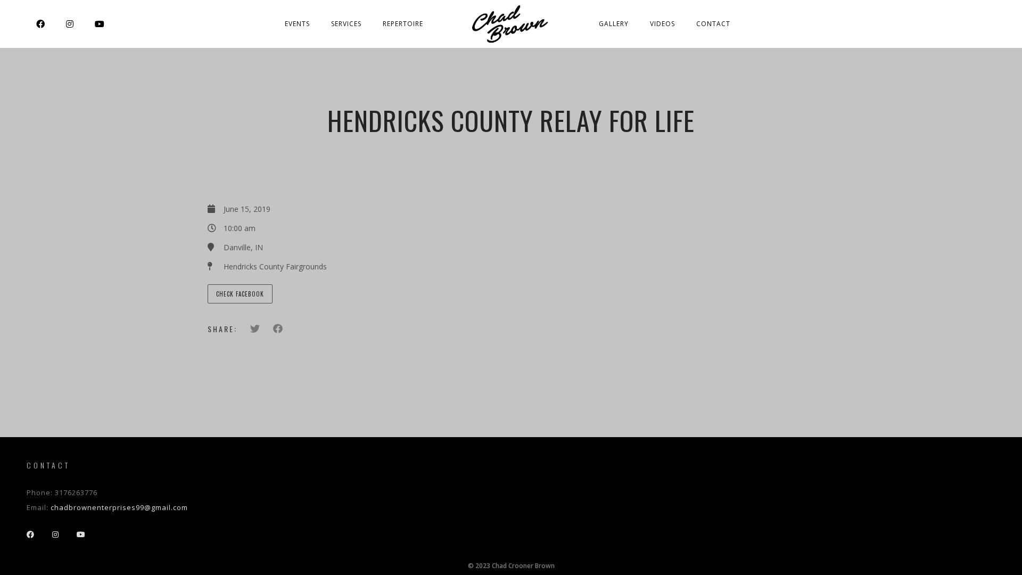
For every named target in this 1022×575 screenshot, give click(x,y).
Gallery (614, 23)
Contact (713, 23)
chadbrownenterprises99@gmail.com (119, 507)
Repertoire (403, 23)
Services (346, 23)
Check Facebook (240, 294)
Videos (662, 23)
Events (297, 23)
